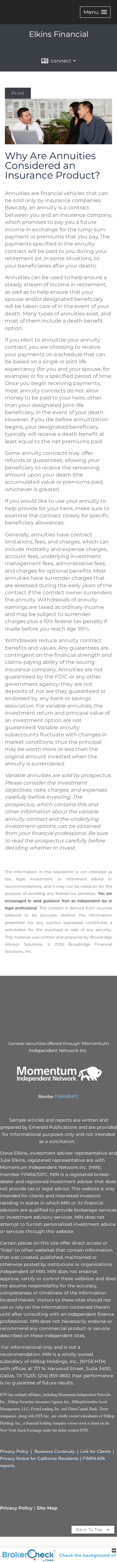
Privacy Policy (16, 1508)
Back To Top (90, 1529)
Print (17, 93)
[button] (95, 12)
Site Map (47, 1508)
